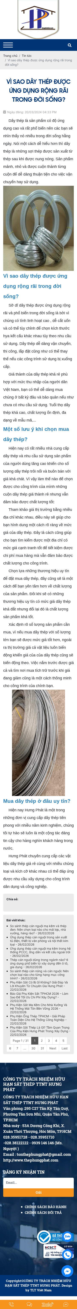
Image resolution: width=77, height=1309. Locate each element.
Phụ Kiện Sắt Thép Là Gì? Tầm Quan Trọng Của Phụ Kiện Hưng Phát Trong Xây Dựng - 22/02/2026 (40, 1031)
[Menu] (8, 45)
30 (33, 1048)
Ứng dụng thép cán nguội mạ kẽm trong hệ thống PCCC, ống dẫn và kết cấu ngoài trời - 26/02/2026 (40, 952)
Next (52, 1048)
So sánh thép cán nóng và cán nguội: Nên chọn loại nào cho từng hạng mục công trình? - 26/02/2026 (39, 974)
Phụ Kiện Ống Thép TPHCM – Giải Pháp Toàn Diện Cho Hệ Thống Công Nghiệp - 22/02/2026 (38, 1019)
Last (65, 1048)
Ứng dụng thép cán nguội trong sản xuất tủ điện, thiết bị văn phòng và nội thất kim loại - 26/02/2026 (39, 940)
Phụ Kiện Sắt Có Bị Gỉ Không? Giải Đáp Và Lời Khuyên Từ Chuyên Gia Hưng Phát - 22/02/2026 (39, 985)
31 (42, 1048)
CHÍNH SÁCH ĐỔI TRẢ (43, 1212)
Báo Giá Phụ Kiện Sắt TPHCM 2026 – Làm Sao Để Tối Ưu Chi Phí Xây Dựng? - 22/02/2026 (39, 997)
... (25, 1048)
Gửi (38, 1192)
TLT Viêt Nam (41, 1290)
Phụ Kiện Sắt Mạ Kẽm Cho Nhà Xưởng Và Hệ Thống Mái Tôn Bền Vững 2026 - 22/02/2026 (38, 1008)
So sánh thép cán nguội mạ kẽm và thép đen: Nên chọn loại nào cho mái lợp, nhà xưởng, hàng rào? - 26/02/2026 (38, 929)
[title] (11, 1304)
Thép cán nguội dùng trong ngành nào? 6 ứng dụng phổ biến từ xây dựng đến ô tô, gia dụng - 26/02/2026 (39, 963)
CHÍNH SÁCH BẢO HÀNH (46, 1207)
